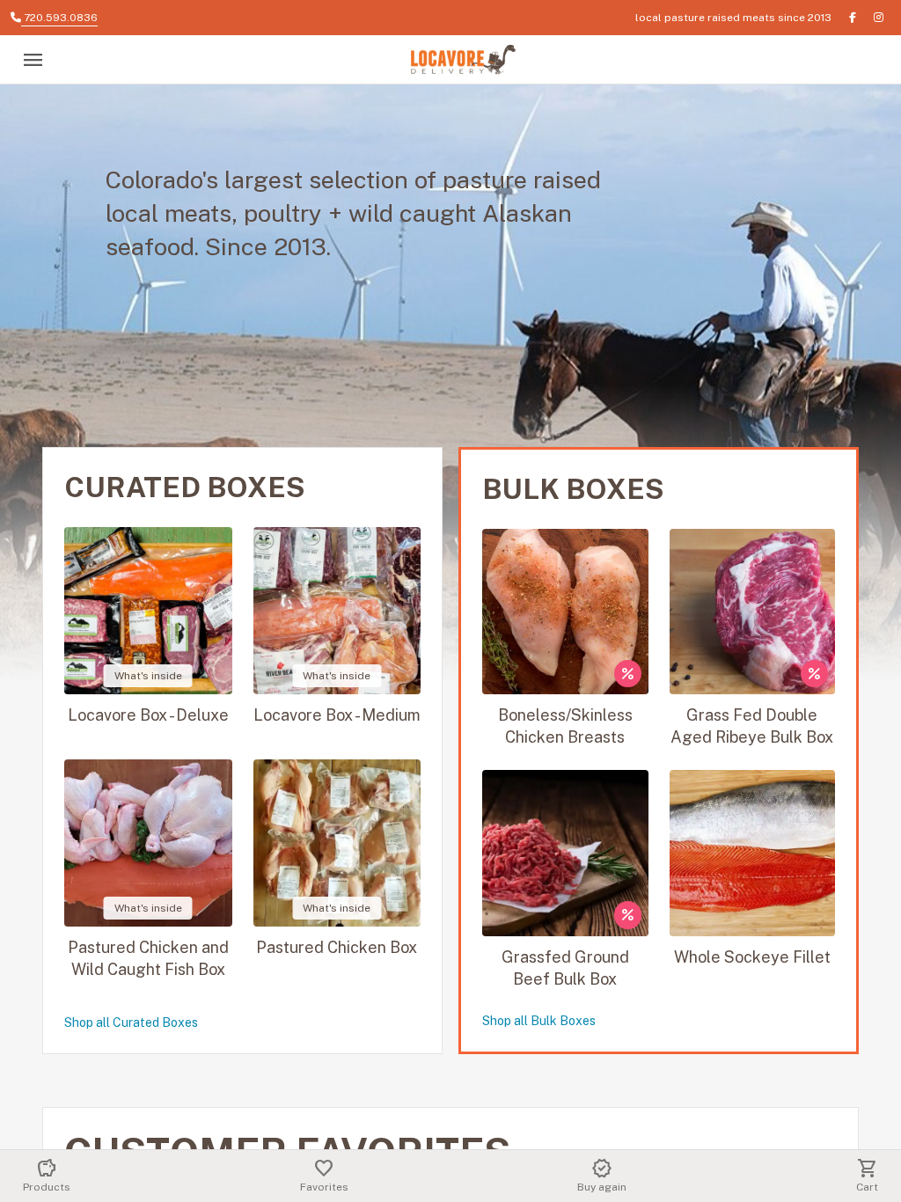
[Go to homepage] (463, 60)
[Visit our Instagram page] (878, 17)
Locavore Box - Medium (337, 715)
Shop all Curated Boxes (131, 1022)
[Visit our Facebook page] (852, 17)
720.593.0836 (59, 17)
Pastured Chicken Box (336, 947)
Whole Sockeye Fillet (752, 957)
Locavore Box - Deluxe (148, 715)
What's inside (148, 676)
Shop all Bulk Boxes (539, 1021)
